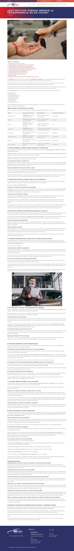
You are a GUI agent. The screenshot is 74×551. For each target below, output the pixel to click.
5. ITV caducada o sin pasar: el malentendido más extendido (19, 70)
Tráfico (33, 4)
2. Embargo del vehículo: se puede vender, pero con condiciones (20, 66)
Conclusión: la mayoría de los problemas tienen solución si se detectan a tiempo (23, 76)
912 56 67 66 (59, 1)
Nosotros (57, 4)
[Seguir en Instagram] (9, 1)
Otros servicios (50, 4)
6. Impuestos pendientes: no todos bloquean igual (17, 71)
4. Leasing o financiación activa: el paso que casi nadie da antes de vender (22, 68)
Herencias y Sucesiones (41, 4)
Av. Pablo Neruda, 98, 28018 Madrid (37, 536)
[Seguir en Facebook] (8, 1)
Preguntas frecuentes (12, 75)
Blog (61, 4)
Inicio (30, 4)
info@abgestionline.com (46, 1)
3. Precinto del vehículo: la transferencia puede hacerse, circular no (21, 67)
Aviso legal (51, 533)
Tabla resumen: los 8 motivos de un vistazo (16, 63)
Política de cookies (52, 536)
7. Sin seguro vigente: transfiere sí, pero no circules (18, 72)
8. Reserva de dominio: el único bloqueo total (16, 74)
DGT (9, 153)
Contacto (65, 4)
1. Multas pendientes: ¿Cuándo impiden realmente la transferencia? (21, 64)
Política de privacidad (53, 535)
